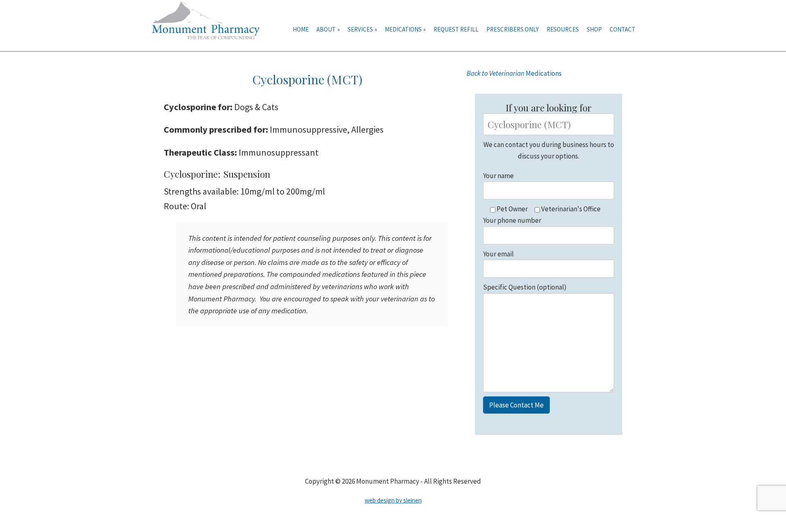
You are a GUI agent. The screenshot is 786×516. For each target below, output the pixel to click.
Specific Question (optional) (525, 287)
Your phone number (512, 220)
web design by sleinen (393, 500)
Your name (498, 175)
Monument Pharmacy (208, 25)
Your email (498, 253)
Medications (514, 73)
